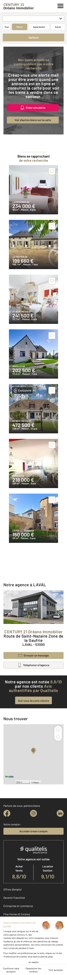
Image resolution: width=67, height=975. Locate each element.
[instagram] (33, 813)
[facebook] (6, 813)
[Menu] (61, 5)
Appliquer (33, 37)
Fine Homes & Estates (16, 914)
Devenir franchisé (14, 897)
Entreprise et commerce (18, 906)
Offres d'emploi (12, 889)
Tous (6, 27)
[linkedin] (60, 813)
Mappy (36, 782)
